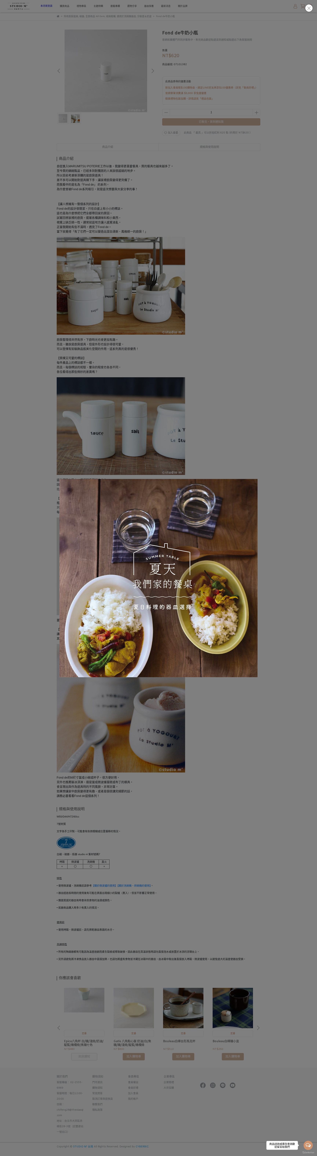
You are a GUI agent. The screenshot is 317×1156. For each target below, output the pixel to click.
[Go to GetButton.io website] (308, 1152)
